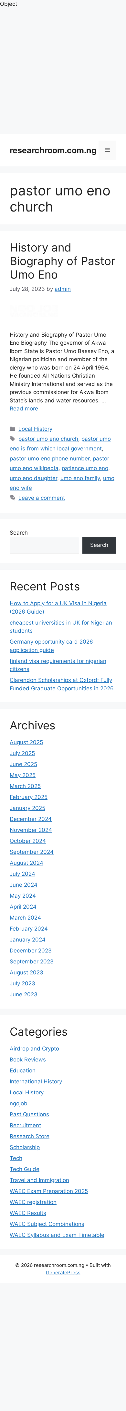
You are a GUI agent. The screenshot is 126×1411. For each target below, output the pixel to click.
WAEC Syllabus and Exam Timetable (57, 1235)
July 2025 (22, 753)
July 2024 (22, 874)
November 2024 (31, 830)
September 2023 (32, 961)
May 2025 (23, 775)
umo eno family (80, 478)
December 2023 (31, 950)
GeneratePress (63, 1272)
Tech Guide (24, 1169)
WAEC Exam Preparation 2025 (49, 1191)
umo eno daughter (33, 478)
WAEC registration (33, 1202)
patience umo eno (85, 468)
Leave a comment (41, 498)
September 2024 (32, 852)
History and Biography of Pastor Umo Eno (62, 261)
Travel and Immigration (39, 1180)
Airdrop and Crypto (34, 1048)
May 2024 (23, 896)
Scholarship (25, 1147)
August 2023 (26, 972)
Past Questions (29, 1114)
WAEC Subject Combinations (47, 1224)
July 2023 (22, 983)
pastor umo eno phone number (49, 458)
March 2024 (25, 917)
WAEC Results (28, 1213)
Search (19, 532)
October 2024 (28, 841)
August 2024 (26, 863)
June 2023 (23, 994)
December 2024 (31, 819)
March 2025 (25, 786)
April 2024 (23, 906)
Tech (16, 1158)
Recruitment (25, 1125)
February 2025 (28, 797)
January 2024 (28, 939)
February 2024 (29, 928)
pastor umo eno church (48, 439)
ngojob (18, 1103)
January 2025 (27, 808)
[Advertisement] (63, 71)
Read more (24, 408)
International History (36, 1081)
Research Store (29, 1136)
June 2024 (23, 885)
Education (23, 1070)
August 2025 (26, 742)
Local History (35, 429)
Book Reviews (28, 1059)
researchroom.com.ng (53, 150)
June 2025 (23, 764)
